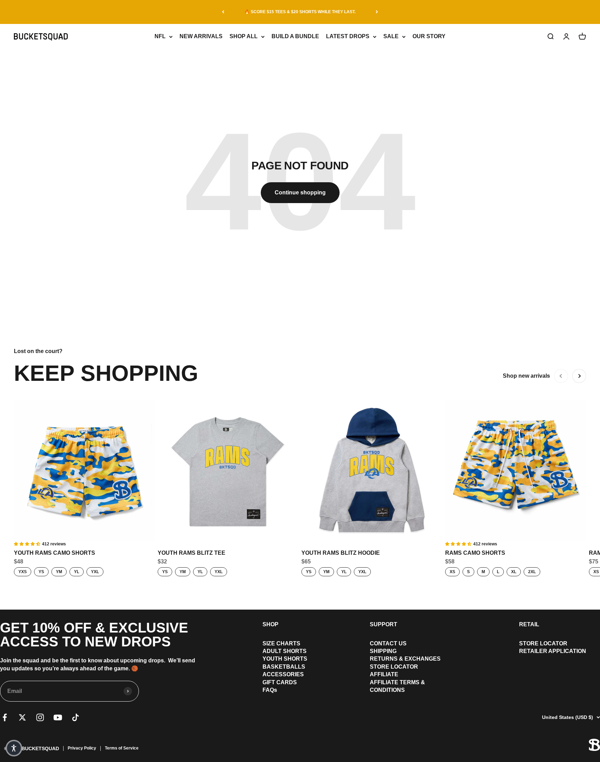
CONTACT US (388, 643)
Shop (270, 624)
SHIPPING (383, 651)
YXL (95, 571)
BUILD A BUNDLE (295, 36)
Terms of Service (122, 748)
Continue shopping (300, 192)
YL (76, 571)
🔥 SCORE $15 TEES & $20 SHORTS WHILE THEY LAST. (300, 11)
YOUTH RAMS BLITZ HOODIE (340, 553)
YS (41, 571)
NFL (160, 36)
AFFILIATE (384, 674)
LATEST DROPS (347, 36)
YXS (22, 571)
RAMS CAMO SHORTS (475, 553)
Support (383, 624)
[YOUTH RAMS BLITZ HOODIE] (371, 470)
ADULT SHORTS (284, 651)
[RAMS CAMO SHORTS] (515, 470)
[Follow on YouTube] (57, 717)
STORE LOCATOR (394, 667)
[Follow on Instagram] (40, 717)
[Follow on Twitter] (22, 717)
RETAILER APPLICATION (552, 651)
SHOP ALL (244, 36)
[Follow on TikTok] (75, 717)
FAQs (269, 690)
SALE (391, 36)
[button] (14, 748)
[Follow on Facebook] (4, 717)
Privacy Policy (82, 748)
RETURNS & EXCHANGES (405, 659)
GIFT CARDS (279, 682)
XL (513, 571)
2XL (532, 571)
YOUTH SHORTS (284, 659)
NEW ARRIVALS (201, 36)
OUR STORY (428, 36)
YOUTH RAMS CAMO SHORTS (54, 553)
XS (452, 571)
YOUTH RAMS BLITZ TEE (191, 553)
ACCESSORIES (283, 674)
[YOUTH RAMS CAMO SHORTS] (84, 470)
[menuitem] (284, 643)
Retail (529, 624)
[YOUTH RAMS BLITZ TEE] (228, 470)
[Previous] (223, 12)
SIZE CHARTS (281, 643)
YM (59, 571)
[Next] (377, 12)
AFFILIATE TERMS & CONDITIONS (397, 686)
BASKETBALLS (283, 667)
